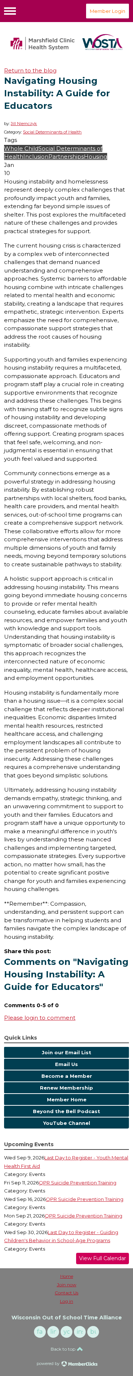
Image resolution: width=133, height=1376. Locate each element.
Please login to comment (39, 1017)
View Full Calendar (102, 1258)
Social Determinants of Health (52, 132)
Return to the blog (30, 70)
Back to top (63, 1349)
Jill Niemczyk (24, 123)
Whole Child (21, 148)
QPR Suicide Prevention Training (77, 1183)
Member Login (107, 11)
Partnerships (66, 156)
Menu (10, 11)
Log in (66, 1301)
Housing (95, 156)
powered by (49, 1363)
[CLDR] (66, 42)
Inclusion (35, 156)
